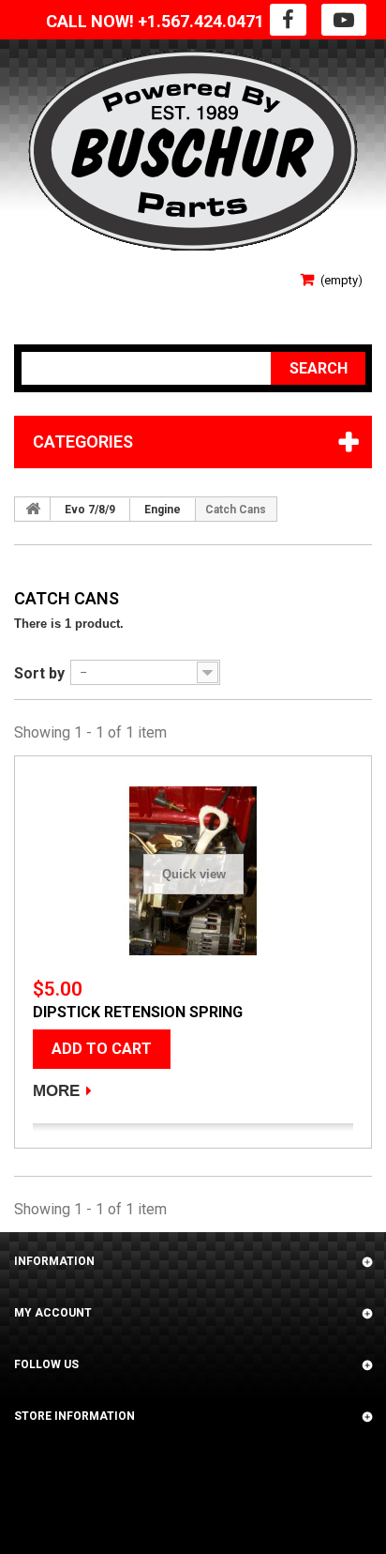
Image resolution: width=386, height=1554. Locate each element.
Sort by (39, 673)
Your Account (58, 301)
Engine (162, 509)
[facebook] (288, 20)
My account (53, 1312)
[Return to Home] (33, 508)
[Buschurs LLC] (193, 150)
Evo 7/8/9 (90, 509)
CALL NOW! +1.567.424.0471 (155, 21)
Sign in (34, 274)
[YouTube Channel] (343, 20)
